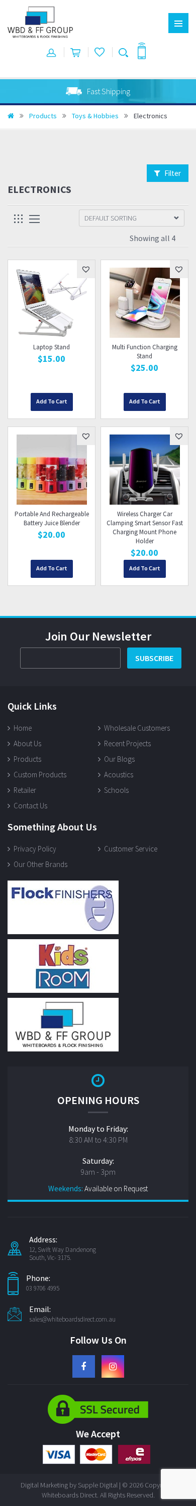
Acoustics (118, 774)
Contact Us (30, 805)
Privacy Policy (35, 848)
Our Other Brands (40, 864)
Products (43, 115)
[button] (86, 269)
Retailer (25, 790)
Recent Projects (127, 743)
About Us (27, 743)
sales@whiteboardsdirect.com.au (72, 1320)
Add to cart (51, 401)
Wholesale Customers (137, 728)
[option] (98, 91)
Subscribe (154, 658)
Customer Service (130, 848)
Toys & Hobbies (95, 115)
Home (23, 728)
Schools (116, 790)
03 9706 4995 (42, 1288)
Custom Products (40, 774)
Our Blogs (119, 759)
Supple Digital (98, 1484)
